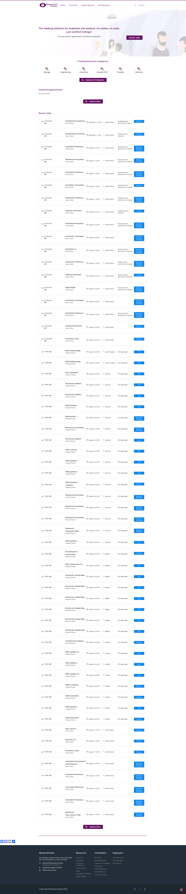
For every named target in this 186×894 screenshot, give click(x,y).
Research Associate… (75, 159)
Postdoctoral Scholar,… (76, 121)
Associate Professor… (75, 787)
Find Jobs (73, 5)
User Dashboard (100, 869)
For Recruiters (104, 5)
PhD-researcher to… (74, 564)
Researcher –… (72, 416)
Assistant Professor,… (75, 313)
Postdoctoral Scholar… (76, 134)
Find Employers (100, 860)
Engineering (65, 72)
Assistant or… (71, 249)
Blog (77, 871)
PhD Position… (72, 405)
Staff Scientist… (73, 718)
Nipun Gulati (69, 123)
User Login (98, 866)
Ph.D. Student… (72, 373)
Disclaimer (80, 860)
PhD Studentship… (73, 351)
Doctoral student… (74, 383)
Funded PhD (102, 72)
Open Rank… (71, 287)
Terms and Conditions (80, 864)
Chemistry (83, 72)
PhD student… (72, 663)
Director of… (71, 740)
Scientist (139, 72)
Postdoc (120, 72)
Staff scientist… (73, 696)
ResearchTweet (70, 353)
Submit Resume (87, 5)
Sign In (142, 5)
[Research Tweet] (48, 5)
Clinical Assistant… (74, 275)
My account (117, 863)
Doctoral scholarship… (76, 575)
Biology (47, 72)
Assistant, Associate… (75, 185)
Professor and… (72, 339)
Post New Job (118, 858)
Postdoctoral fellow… (75, 641)
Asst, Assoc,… (71, 729)
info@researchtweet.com (52, 865)
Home (62, 5)
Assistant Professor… (75, 147)
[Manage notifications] (181, 889)
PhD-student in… (73, 652)
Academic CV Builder (83, 874)
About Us (79, 858)
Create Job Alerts (100, 875)
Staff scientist (72, 685)
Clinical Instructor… (74, 211)
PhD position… (72, 472)
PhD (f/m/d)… (72, 450)
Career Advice (81, 877)
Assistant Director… (74, 326)
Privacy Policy (81, 868)
